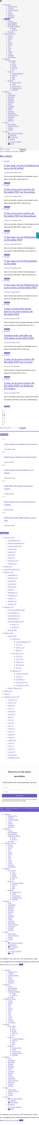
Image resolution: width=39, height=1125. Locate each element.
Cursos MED (13, 613)
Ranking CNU (12, 6)
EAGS (14, 64)
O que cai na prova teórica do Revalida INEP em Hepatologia (20, 214)
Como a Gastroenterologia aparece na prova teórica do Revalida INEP (18, 311)
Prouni (10, 44)
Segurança (11, 15)
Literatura (11, 111)
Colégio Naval (16, 82)
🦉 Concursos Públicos (15, 133)
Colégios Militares (18, 73)
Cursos (10, 21)
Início (2, 151)
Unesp (10, 53)
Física (10, 104)
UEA (11, 720)
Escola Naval (16, 86)
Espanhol (11, 101)
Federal (10, 14)
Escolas (12, 636)
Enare (14, 28)
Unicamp (11, 55)
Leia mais (7, 183)
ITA (13, 70)
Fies (9, 41)
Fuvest (10, 43)
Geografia (11, 106)
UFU (11, 746)
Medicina (7, 19)
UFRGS (12, 740)
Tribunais (11, 17)
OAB (11, 558)
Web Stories (12, 124)
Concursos (7, 5)
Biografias (11, 97)
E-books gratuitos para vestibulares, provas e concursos (20, 444)
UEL (10, 726)
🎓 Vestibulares (13, 137)
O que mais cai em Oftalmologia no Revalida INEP (20, 238)
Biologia (10, 99)
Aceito (21, 964)
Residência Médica (14, 26)
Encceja (10, 37)
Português (11, 117)
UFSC (11, 743)
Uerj (9, 50)
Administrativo (14, 540)
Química (10, 119)
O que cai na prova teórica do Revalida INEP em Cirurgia (19, 360)
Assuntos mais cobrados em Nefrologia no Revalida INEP (19, 336)
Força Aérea (12, 61)
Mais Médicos (12, 24)
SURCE (14, 30)
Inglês (10, 110)
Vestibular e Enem (10, 34)
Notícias (8, 691)
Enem (10, 39)
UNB (11, 749)
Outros (6, 122)
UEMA (11, 729)
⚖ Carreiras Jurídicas (14, 142)
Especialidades (12, 23)
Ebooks (10, 128)
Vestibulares (12, 57)
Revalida (11, 32)
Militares (7, 59)
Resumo (12, 604)
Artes (9, 93)
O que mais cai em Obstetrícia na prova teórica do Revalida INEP (21, 286)
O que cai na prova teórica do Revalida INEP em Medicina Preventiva (19, 386)
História (10, 108)
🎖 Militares (11, 139)
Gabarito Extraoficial (12, 569)
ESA (13, 77)
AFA (13, 62)
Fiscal (10, 12)
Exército (10, 72)
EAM (14, 84)
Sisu (9, 46)
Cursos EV (12, 700)
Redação (11, 120)
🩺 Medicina (12, 135)
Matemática (11, 113)
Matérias (6, 91)
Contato (10, 130)
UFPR (10, 52)
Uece (9, 48)
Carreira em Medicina (16, 610)
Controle (11, 8)
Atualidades (12, 95)
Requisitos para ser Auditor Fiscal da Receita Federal (20, 457)
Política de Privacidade (30, 799)
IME (13, 79)
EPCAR (14, 68)
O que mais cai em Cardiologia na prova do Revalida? (21, 166)
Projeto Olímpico (13, 126)
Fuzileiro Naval (17, 88)
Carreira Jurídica (13, 10)
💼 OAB (11, 144)
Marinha (10, 81)
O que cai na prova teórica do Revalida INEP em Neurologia (19, 190)
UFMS (11, 734)
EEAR (14, 66)
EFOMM (15, 90)
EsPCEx (14, 75)
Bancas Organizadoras (16, 543)
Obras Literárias (13, 115)
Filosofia (11, 102)
